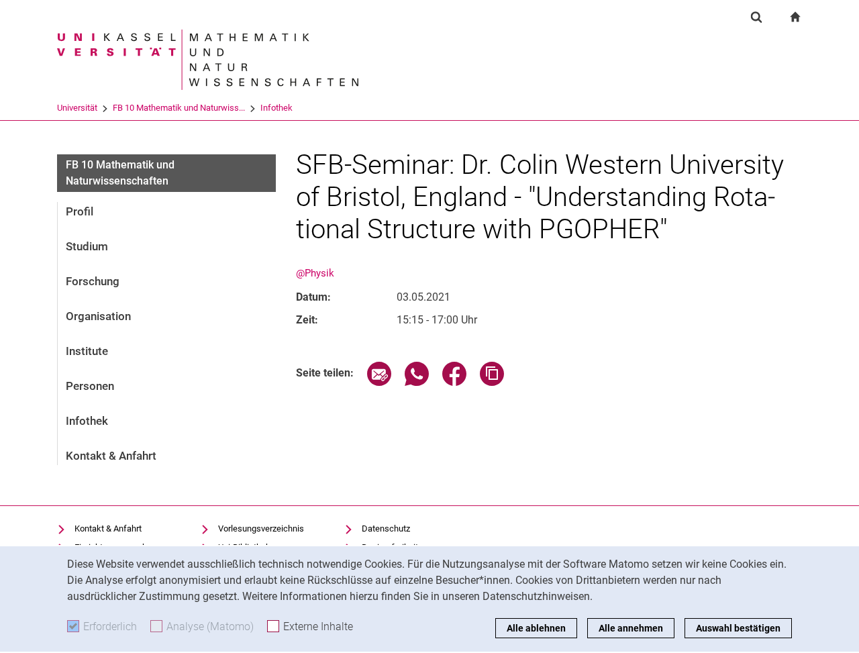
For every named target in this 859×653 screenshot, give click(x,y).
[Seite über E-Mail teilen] (379, 382)
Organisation (98, 316)
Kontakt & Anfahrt (111, 455)
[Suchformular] (756, 16)
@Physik (315, 273)
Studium (87, 246)
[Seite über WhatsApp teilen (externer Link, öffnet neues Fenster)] (417, 382)
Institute (87, 351)
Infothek (276, 108)
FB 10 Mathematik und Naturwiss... (179, 108)
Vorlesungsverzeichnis (261, 528)
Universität (77, 108)
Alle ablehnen (536, 628)
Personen (90, 386)
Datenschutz (386, 528)
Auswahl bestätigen (738, 628)
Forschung (92, 281)
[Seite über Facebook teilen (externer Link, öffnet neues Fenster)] (454, 382)
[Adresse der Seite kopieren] (492, 382)
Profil (79, 211)
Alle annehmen (631, 628)
